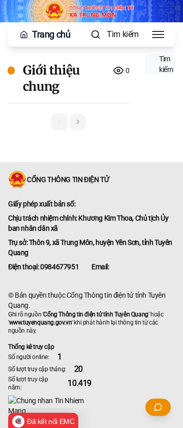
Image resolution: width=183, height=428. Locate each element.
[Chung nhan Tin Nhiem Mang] (91, 406)
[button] (78, 122)
